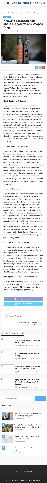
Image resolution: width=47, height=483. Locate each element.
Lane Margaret (10, 31)
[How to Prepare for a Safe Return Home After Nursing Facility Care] (7, 416)
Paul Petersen (22, 359)
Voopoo (8, 255)
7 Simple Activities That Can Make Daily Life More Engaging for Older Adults (28, 426)
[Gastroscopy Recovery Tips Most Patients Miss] (7, 451)
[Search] (44, 3)
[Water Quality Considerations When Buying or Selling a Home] (7, 439)
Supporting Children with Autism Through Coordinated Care (27, 368)
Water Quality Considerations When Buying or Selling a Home (27, 437)
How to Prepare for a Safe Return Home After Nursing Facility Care (28, 414)
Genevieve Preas (23, 372)
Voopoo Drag (25, 122)
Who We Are (28, 471)
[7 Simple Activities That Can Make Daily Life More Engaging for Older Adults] (7, 428)
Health (7, 17)
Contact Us (18, 471)
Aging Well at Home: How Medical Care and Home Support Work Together (28, 382)
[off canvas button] (2, 3)
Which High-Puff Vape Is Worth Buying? (27, 355)
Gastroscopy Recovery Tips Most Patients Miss (27, 341)
